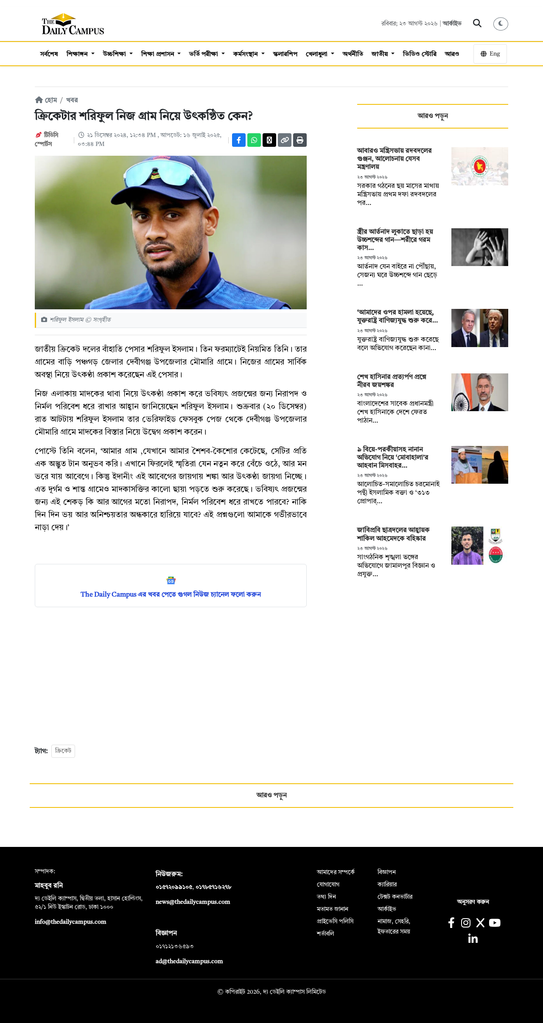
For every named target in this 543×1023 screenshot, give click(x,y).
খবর (72, 100)
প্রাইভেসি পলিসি (335, 922)
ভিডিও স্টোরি (420, 54)
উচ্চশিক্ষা (115, 54)
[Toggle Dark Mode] (501, 24)
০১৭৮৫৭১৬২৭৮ (213, 887)
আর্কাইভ (452, 24)
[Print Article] (300, 140)
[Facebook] (239, 140)
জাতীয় (380, 54)
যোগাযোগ (328, 885)
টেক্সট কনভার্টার (395, 897)
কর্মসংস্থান (246, 54)
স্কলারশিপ (285, 54)
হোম (50, 100)
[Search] (477, 24)
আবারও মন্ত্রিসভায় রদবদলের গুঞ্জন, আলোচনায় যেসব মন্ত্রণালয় (394, 159)
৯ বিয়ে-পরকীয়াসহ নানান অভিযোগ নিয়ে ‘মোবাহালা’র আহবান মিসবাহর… (392, 457)
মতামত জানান (332, 909)
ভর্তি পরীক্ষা (204, 54)
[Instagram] (465, 924)
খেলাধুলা (317, 54)
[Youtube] (494, 924)
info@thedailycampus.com (70, 922)
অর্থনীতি (353, 54)
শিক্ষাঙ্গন (78, 54)
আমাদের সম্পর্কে (336, 872)
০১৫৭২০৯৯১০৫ (174, 887)
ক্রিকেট (63, 751)
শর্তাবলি (325, 934)
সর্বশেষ (49, 54)
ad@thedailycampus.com (189, 961)
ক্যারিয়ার (387, 885)
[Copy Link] (284, 140)
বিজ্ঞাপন (387, 872)
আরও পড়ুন (433, 116)
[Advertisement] (171, 675)
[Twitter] (269, 140)
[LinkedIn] (472, 940)
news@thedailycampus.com (193, 902)
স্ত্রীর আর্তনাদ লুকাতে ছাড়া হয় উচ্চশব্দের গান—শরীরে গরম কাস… (395, 240)
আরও (452, 54)
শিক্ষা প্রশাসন (158, 54)
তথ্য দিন (326, 897)
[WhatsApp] (254, 140)
